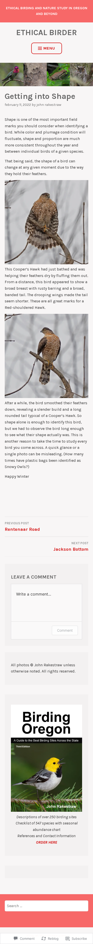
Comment (65, 630)
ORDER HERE (46, 842)
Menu (49, 48)
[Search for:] (47, 905)
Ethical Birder (46, 32)
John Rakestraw (48, 105)
